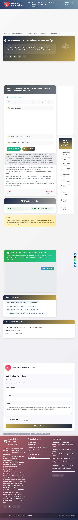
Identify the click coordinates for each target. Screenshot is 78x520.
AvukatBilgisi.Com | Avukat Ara (14, 440)
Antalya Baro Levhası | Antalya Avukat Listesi (62, 454)
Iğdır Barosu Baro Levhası (14, 97)
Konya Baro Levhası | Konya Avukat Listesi (61, 462)
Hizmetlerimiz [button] (52, 2)
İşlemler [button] (61, 2)
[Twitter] (9, 506)
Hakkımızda (71, 515)
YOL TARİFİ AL (48, 268)
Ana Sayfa (7, 33)
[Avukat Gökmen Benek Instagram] (6, 56)
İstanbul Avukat (32, 444)
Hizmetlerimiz (56, 439)
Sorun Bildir (29, 149)
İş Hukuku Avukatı (32, 457)
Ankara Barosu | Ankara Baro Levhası (62, 442)
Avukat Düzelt (15, 149)
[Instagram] (18, 506)
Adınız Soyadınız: (10, 387)
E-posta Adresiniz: (11, 395)
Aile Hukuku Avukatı (33, 454)
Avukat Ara (46, 3)
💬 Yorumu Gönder (39, 426)
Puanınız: (8, 379)
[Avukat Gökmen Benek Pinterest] (15, 56)
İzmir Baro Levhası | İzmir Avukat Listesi (62, 458)
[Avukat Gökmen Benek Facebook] (19, 56)
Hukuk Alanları (40, 3)
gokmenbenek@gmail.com (23, 136)
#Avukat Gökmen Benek (9, 433)
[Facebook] (5, 506)
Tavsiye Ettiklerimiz (34, 439)
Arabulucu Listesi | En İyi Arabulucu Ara (62, 465)
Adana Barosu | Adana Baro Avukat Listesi (61, 450)
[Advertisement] (39, 20)
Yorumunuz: (9, 403)
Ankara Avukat (32, 442)
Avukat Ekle (67, 3)
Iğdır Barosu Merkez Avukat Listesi (36, 33)
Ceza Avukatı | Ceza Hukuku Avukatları (38, 447)
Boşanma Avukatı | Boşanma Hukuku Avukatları (38, 451)
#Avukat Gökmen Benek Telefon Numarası (40, 433)
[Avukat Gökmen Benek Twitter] (10, 56)
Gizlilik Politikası (62, 515)
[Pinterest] (14, 506)
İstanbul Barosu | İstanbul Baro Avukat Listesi (62, 445)
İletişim (72, 2)
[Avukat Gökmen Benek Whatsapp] (24, 56)
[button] (22, 303)
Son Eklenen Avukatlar (34, 4)
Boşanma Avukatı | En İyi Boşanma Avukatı (61, 469)
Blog (29, 2)
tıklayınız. (48, 178)
